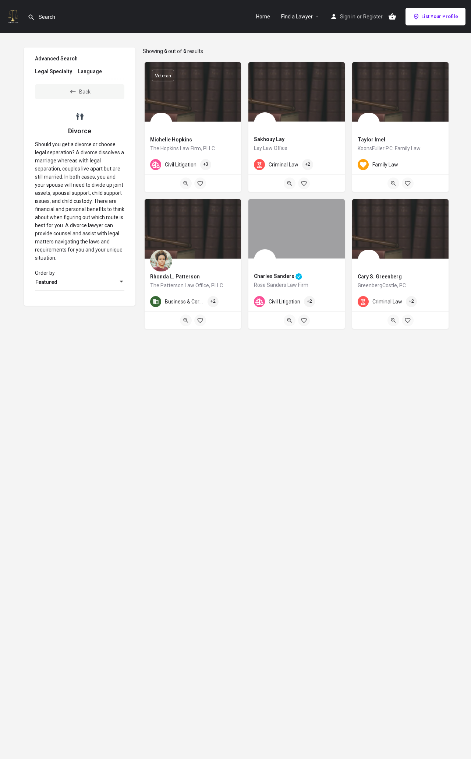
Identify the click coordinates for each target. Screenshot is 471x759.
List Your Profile (439, 16)
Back (85, 92)
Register (373, 17)
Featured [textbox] (46, 282)
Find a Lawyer (297, 17)
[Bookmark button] (200, 183)
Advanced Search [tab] (56, 59)
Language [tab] (90, 71)
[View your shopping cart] (392, 17)
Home (263, 17)
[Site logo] (14, 16)
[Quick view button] (186, 183)
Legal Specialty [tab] (53, 71)
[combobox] (79, 282)
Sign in (347, 17)
